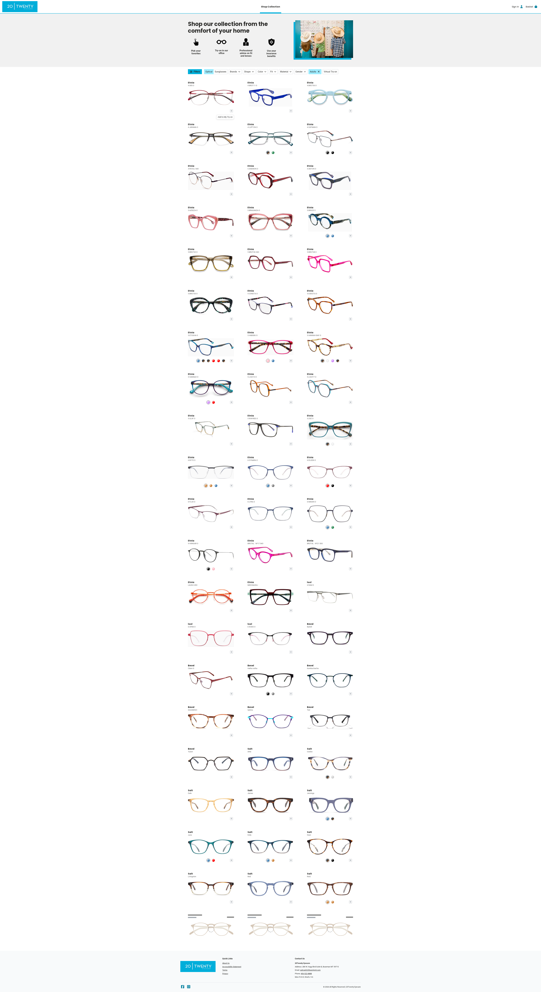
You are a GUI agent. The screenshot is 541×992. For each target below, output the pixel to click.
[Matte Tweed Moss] (332, 902)
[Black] (332, 860)
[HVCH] (322, 360)
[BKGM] (208, 568)
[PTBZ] (327, 152)
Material (284, 71)
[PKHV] (267, 360)
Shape (247, 71)
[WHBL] (327, 360)
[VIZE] (218, 360)
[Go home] (69, 6)
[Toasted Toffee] (332, 818)
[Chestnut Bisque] (327, 860)
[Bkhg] (267, 693)
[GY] (273, 485)
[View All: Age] (319, 71)
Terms (224, 970)
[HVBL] (203, 360)
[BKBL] (332, 152)
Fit (271, 71)
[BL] (273, 360)
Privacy (225, 974)
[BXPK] (327, 485)
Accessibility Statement (231, 967)
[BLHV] (327, 235)
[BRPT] (210, 485)
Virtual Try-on (330, 71)
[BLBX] (213, 402)
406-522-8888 (306, 974)
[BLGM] (216, 485)
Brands (233, 71)
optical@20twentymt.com (310, 970)
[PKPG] (213, 568)
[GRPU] (332, 527)
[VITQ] (332, 360)
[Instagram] (188, 987)
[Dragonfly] (267, 860)
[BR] (205, 485)
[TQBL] (198, 360)
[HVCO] (223, 360)
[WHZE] (332, 444)
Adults (313, 71)
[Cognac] (273, 860)
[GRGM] (273, 152)
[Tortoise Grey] (327, 777)
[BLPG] (267, 485)
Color (260, 71)
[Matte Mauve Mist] (327, 902)
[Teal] (208, 860)
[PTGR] (332, 485)
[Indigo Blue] (327, 818)
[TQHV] (327, 444)
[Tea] (332, 777)
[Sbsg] (273, 693)
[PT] (267, 152)
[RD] (213, 360)
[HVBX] (208, 360)
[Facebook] (182, 987)
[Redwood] (213, 860)
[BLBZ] (327, 527)
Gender (298, 71)
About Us (226, 963)
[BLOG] (332, 235)
